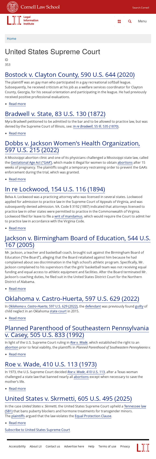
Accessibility (17, 446)
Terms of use (107, 446)
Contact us (53, 446)
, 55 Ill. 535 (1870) (95, 126)
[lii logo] (22, 20)
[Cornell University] (12, 6)
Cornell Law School (39, 6)
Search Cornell (140, 7)
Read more (17, 104)
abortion (11, 347)
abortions (125, 162)
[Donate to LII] (119, 21)
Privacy (125, 446)
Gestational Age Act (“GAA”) (31, 162)
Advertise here (74, 446)
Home (11, 38)
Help (91, 446)
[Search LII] (130, 21)
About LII (36, 446)
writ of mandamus (68, 216)
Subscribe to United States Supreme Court (37, 430)
